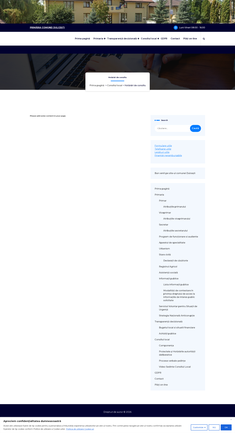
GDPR (164, 38)
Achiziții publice (167, 333)
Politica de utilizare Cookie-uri (80, 429)
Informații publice (168, 278)
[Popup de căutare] (204, 38)
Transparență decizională (122, 38)
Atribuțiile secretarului (175, 230)
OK (226, 427)
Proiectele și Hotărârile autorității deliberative (177, 353)
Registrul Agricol (168, 266)
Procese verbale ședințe (172, 360)
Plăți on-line (190, 38)
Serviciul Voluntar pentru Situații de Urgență (178, 308)
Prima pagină (82, 38)
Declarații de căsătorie (175, 260)
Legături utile (162, 152)
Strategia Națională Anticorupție (177, 315)
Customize (198, 427)
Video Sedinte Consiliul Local (175, 366)
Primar (162, 200)
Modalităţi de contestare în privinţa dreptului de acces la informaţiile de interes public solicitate (179, 295)
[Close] (232, 419)
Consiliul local (149, 38)
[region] (117, 425)
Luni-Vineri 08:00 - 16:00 (192, 27)
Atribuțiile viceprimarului (176, 218)
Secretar (163, 224)
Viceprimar (165, 212)
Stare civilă (165, 254)
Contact (175, 38)
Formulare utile (163, 145)
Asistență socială (168, 272)
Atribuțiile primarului (174, 206)
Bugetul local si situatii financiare (177, 327)
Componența (166, 345)
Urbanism (164, 248)
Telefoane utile (163, 149)
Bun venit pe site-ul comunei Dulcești (175, 173)
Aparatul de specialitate (172, 242)
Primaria (98, 38)
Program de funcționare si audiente (178, 236)
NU (214, 427)
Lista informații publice (176, 284)
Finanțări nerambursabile (168, 155)
